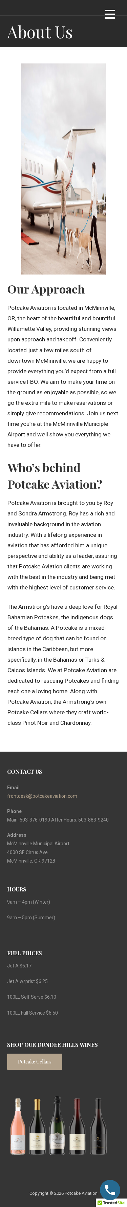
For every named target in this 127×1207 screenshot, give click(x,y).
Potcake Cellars (34, 1061)
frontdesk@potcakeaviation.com (42, 796)
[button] (109, 15)
